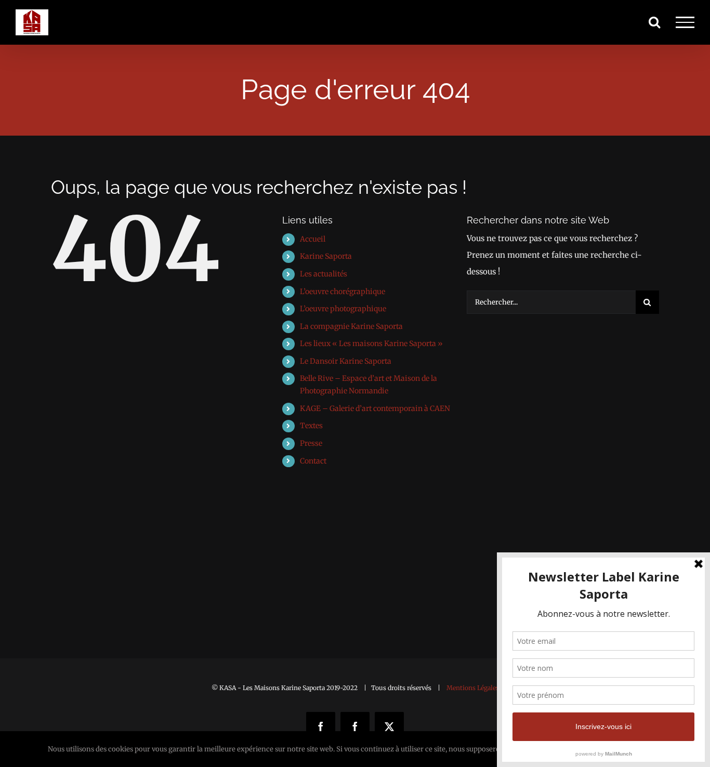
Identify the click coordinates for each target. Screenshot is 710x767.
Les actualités (323, 274)
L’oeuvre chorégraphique (342, 291)
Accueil (312, 239)
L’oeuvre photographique (343, 308)
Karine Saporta (326, 256)
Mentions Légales (472, 688)
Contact (313, 461)
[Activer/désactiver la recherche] (654, 22)
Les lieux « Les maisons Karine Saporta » (371, 343)
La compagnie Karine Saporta (351, 326)
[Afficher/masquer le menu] (685, 22)
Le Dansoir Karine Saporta (345, 361)
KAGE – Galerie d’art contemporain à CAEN (375, 408)
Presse (311, 443)
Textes (311, 425)
